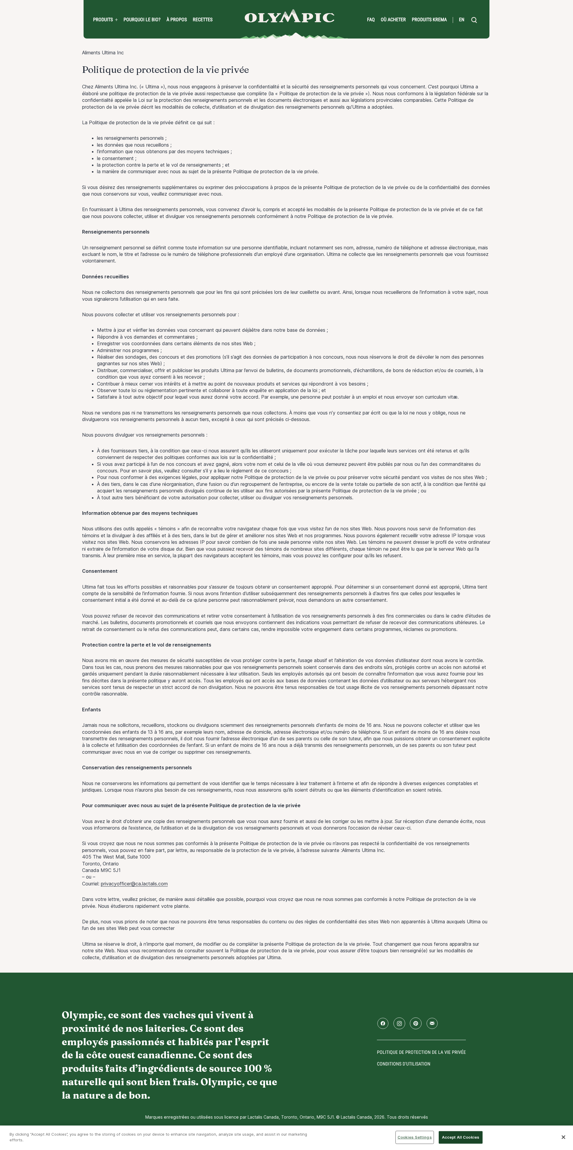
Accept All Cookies (460, 1137)
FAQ (371, 19)
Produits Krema (429, 19)
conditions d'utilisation (403, 1064)
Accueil (289, 16)
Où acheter (393, 19)
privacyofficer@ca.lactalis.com (134, 884)
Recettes (202, 19)
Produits (103, 19)
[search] (474, 20)
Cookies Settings (415, 1137)
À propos (177, 19)
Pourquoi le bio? (142, 19)
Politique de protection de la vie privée (421, 1052)
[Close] (563, 1137)
